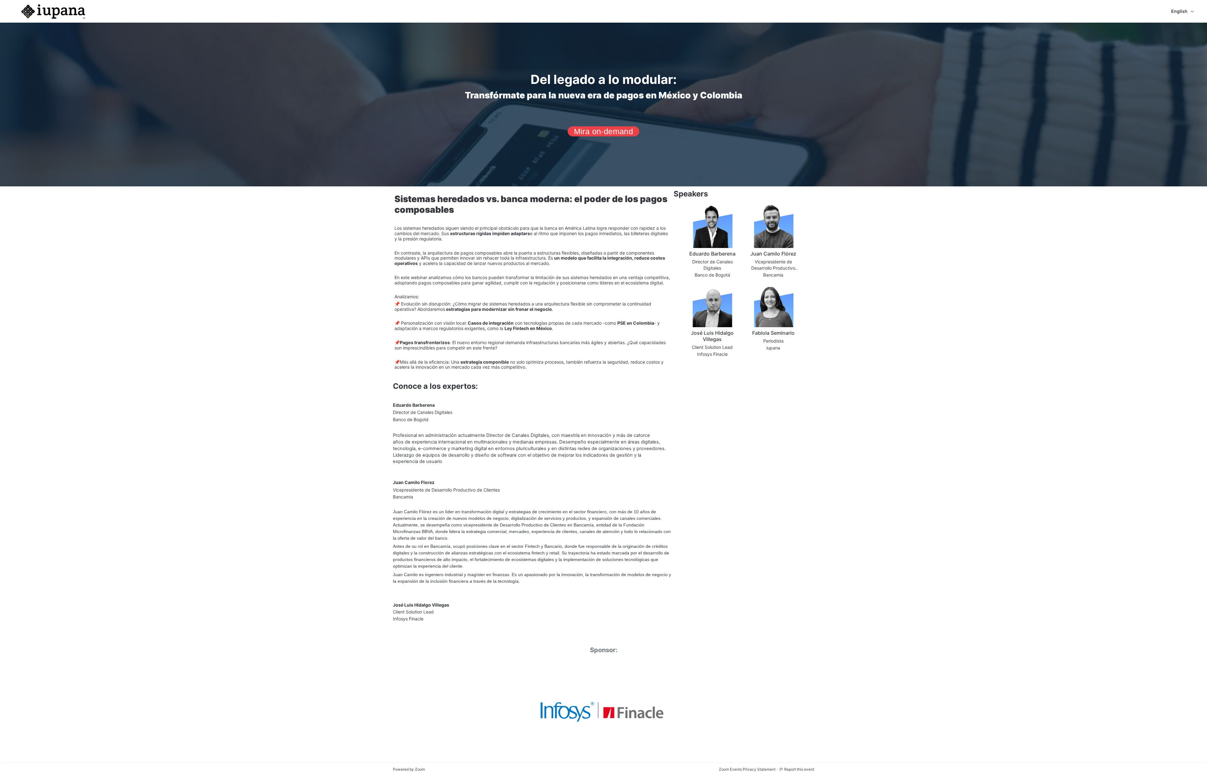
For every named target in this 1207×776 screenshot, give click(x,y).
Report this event (799, 769)
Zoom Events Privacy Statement (747, 769)
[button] (712, 241)
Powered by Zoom (409, 769)
